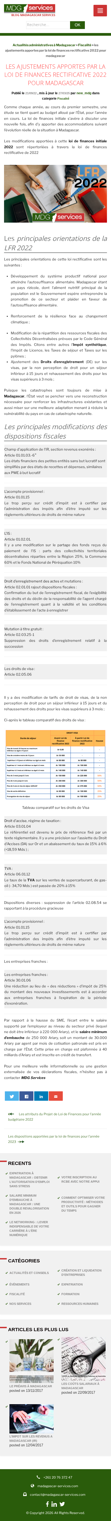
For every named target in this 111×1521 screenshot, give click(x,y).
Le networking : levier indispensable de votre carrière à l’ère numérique (29, 1229)
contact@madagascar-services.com (57, 1495)
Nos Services (20, 1303)
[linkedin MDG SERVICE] (54, 1505)
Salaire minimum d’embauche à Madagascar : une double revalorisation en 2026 (29, 1204)
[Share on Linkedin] (41, 1096)
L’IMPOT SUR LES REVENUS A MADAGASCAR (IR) (31, 1438)
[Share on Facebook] (26, 1096)
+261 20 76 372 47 (57, 1477)
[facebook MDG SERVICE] (47, 1506)
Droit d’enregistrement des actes (31, 581)
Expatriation (72, 1284)
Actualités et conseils (29, 1272)
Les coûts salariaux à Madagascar (80, 1386)
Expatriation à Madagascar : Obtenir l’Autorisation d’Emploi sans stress (29, 1180)
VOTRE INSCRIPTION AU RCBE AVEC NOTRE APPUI (80, 1179)
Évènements (19, 1284)
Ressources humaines (79, 1303)
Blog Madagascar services (33, 15)
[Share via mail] (56, 1096)
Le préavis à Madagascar (30, 1386)
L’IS (7, 533)
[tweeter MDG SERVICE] (62, 1505)
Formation (70, 1294)
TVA (7, 868)
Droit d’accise (15, 821)
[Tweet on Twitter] (12, 1096)
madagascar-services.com (57, 1486)
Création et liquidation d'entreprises (81, 1272)
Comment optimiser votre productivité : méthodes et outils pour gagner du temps (83, 1204)
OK (78, 25)
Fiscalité (63, 98)
